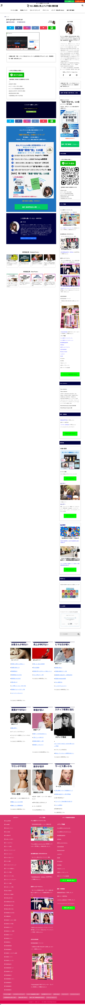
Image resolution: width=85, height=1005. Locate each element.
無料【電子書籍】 (71, 10)
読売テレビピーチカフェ (66, 288)
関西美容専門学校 (63, 420)
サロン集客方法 (58, 682)
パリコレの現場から (10, 868)
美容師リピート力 (9, 960)
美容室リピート (9, 938)
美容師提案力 (8, 986)
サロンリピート (9, 853)
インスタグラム (9, 842)
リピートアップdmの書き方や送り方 (63, 801)
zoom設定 (8, 831)
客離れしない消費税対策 (17, 805)
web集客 (7, 824)
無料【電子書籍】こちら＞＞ (70, 144)
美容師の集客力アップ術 (61, 671)
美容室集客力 (8, 949)
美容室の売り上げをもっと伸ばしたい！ (42, 671)
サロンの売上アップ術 (38, 674)
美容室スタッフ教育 (10, 931)
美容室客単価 (8, 945)
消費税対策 (8, 916)
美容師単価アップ (9, 967)
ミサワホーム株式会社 (64, 424)
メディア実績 (8, 872)
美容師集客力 (8, 989)
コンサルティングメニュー (19, 994)
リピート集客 (8, 883)
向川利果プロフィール (46, 994)
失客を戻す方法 (9, 898)
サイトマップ (65, 994)
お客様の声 (8, 835)
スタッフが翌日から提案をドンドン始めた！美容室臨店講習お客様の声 (69, 564)
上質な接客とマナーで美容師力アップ (64, 790)
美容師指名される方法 (16, 674)
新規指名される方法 (16, 678)
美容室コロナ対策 (9, 923)
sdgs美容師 (8, 820)
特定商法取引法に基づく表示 (10, 997)
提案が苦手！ (14, 728)
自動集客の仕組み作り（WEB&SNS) (63, 675)
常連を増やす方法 (9, 905)
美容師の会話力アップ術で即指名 (63, 794)
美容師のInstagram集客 (60, 678)
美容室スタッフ (9, 927)
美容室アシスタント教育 (11, 920)
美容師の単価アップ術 (38, 741)
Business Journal (63, 351)
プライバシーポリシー (51, 997)
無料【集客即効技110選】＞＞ (31, 207)
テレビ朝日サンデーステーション (66, 340)
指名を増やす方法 (9, 909)
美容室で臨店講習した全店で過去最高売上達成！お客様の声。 (69, 541)
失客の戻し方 (14, 682)
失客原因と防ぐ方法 (10, 901)
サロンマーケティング (35, 10)
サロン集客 (8, 861)
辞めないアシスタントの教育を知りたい (64, 753)
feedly (31, 111)
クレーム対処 (8, 846)
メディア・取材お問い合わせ (57, 10)
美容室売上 (8, 942)
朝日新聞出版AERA (65, 252)
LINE (69, 1)
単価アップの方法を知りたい (40, 733)
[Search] (78, 634)
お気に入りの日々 (9, 839)
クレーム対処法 (58, 805)
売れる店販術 (36, 667)
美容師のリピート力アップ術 (18, 689)
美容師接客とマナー (10, 978)
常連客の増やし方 (15, 667)
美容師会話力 (8, 964)
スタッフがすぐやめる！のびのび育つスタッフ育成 (64, 745)
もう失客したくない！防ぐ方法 (18, 685)
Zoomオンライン (9, 828)
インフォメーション (75, 994)
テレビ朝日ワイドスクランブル (67, 228)
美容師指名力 (14, 671)
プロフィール (46, 10)
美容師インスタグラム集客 (11, 953)
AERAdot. (72, 252)
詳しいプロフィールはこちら (29, 238)
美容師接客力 (8, 982)
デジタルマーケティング (11, 864)
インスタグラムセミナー (60, 685)
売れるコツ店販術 (9, 894)
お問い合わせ (79, 1)
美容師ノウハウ (23, 10)
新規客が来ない (58, 667)
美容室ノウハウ (9, 934)
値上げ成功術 (8, 890)
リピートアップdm (10, 875)
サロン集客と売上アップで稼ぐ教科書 (39, 1001)
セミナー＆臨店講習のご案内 (33, 994)
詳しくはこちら (70, 478)
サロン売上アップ (9, 857)
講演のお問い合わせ (70, 433)
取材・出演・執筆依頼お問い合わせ (37, 997)
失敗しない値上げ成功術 (39, 663)
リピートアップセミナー (17, 693)
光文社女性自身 (64, 331)
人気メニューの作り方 (38, 737)
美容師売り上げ (9, 971)
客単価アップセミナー (38, 744)
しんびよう (62, 353)
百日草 (61, 356)
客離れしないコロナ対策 (17, 801)
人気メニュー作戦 (9, 886)
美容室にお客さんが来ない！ (18, 663)
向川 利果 (50, 22)
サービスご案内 (14, 10)
